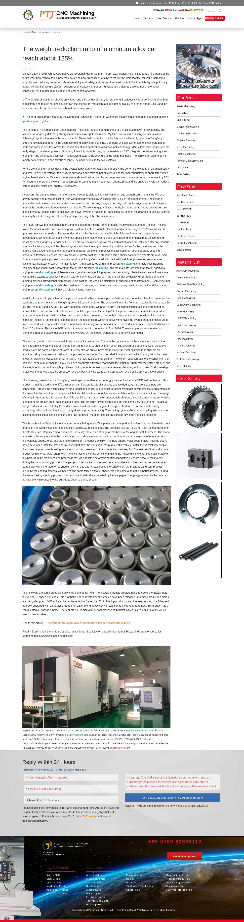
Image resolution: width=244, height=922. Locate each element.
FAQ (211, 3)
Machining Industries (187, 126)
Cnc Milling (182, 113)
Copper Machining (186, 291)
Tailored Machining (186, 243)
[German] (167, 11)
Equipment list (134, 875)
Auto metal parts (96, 875)
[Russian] (188, 11)
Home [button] (137, 18)
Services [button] (148, 18)
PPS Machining (184, 338)
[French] (164, 11)
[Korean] (178, 11)
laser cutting (106, 739)
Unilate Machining (186, 325)
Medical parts (94, 893)
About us (133, 868)
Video (219, 3)
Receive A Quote (184, 856)
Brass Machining (185, 297)
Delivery (131, 882)
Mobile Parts (183, 222)
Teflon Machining (185, 345)
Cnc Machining (57, 868)
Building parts (94, 886)
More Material (183, 366)
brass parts (148, 730)
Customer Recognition (179, 889)
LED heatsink (94, 882)
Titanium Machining (186, 277)
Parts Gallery (183, 174)
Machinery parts (95, 878)
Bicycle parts (93, 904)
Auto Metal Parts (185, 195)
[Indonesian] (196, 11)
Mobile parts (93, 889)
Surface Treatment (186, 140)
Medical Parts (183, 229)
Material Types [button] (195, 18)
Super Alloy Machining (188, 304)
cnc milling (93, 739)
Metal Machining (185, 147)
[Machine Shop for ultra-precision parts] (65, 848)
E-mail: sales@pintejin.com (153, 3)
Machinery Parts (185, 202)
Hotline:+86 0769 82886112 (186, 3)
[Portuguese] (183, 11)
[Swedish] (194, 11)
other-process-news (49, 32)
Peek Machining (185, 311)
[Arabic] (156, 11)
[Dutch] (162, 11)
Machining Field (55, 886)
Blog (205, 3)
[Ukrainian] (199, 11)
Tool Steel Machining (187, 359)
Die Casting (182, 167)
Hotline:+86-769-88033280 (38, 769)
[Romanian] (186, 11)
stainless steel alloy (127, 734)
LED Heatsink (184, 208)
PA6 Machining (184, 332)
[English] (154, 11)
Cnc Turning (183, 119)
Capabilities (133, 889)
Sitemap (211, 11)
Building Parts (183, 215)
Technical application (178, 882)
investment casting (81, 734)
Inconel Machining (186, 352)
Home (25, 32)
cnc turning (81, 739)
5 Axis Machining (185, 106)
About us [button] (179, 18)
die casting (128, 263)
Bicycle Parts (183, 249)
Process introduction (178, 878)
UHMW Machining (186, 318)
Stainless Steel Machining (190, 284)
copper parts (29, 734)
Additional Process (57, 889)
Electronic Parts (185, 236)
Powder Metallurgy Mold (189, 160)
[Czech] (159, 11)
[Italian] (172, 11)
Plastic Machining (186, 153)
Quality (130, 878)
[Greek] (170, 11)
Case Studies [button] (164, 18)
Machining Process (186, 133)
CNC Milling (53, 878)
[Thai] (202, 11)
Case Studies (95, 868)
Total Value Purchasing (139, 886)
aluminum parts (133, 730)
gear (25, 121)
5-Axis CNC (53, 875)
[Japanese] (175, 11)
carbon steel (65, 734)
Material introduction (178, 875)
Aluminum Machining (187, 270)
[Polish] (180, 11)
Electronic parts (95, 897)
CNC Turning (54, 882)
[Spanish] (191, 11)
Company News (175, 886)
